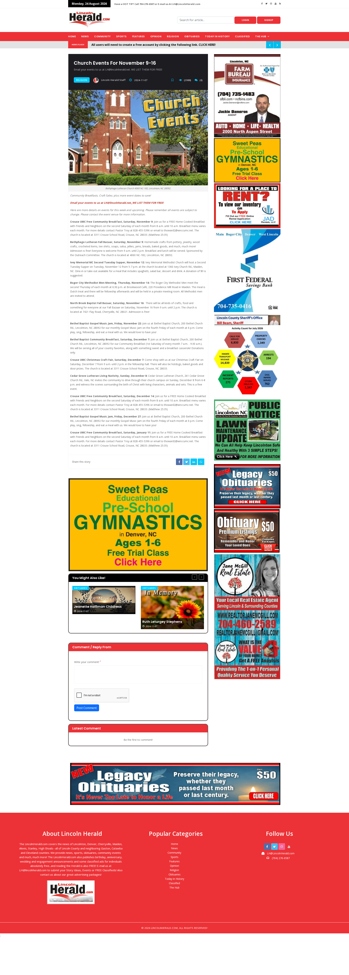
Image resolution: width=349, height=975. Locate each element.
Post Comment (87, 708)
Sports (121, 36)
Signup (268, 20)
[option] (104, 600)
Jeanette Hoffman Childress (98, 606)
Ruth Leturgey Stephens (162, 622)
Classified (242, 36)
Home (72, 36)
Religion (173, 36)
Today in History (217, 36)
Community (102, 36)
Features (138, 36)
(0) (201, 80)
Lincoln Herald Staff (113, 80)
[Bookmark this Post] (173, 80)
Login (245, 20)
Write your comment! (87, 662)
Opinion (156, 36)
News (85, 36)
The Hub (260, 36)
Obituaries (192, 36)
